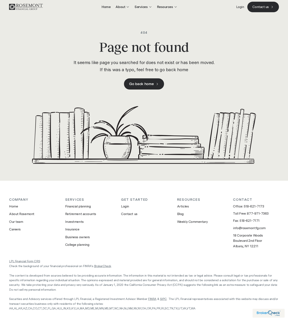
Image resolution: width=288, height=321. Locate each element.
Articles (183, 206)
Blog (180, 214)
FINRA (152, 299)
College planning (77, 245)
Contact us (129, 214)
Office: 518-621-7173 (248, 206)
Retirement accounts (80, 214)
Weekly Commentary (192, 222)
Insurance (72, 229)
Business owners (77, 237)
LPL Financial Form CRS (24, 261)
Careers (15, 229)
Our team (16, 222)
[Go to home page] (26, 7)
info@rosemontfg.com (249, 228)
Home (106, 7)
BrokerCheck (102, 266)
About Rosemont (21, 214)
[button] (122, 7)
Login (240, 7)
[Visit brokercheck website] (269, 313)
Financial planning (78, 206)
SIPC (163, 299)
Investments (74, 222)
